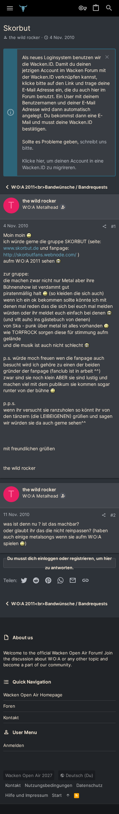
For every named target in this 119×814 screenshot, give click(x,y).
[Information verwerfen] (106, 57)
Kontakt (11, 717)
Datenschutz (89, 785)
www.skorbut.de (21, 248)
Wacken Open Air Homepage (32, 694)
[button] (10, 8)
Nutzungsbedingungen (48, 785)
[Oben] (68, 795)
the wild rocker (24, 37)
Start (57, 795)
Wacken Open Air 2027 (28, 775)
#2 (113, 515)
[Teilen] (104, 226)
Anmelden (13, 745)
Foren (9, 706)
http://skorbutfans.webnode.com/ (39, 254)
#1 (113, 226)
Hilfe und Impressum (26, 795)
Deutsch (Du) (78, 775)
